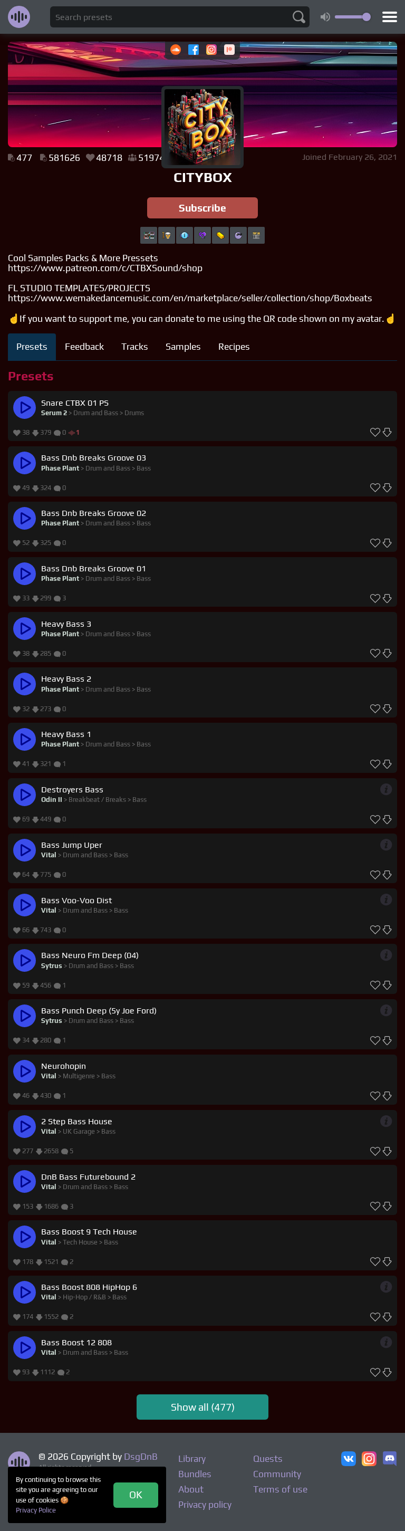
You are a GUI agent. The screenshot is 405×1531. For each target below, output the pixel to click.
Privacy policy (205, 1504)
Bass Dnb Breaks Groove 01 (93, 568)
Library (192, 1458)
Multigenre (79, 1076)
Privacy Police (36, 1510)
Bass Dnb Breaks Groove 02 (93, 513)
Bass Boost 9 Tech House (89, 1232)
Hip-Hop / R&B (84, 1297)
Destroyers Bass (72, 789)
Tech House (80, 1242)
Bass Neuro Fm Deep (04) (90, 955)
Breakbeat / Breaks (97, 799)
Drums (134, 413)
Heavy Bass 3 (66, 624)
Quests (268, 1458)
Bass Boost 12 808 (76, 1342)
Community (277, 1474)
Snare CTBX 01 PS (75, 403)
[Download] (387, 432)
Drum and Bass (95, 413)
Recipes (234, 346)
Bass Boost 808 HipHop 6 (89, 1287)
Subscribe (202, 208)
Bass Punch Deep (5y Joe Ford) (99, 1011)
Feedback (84, 346)
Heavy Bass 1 (66, 734)
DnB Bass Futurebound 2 (88, 1177)
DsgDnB (141, 1456)
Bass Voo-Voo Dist (76, 900)
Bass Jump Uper (71, 845)
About (191, 1489)
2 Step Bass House (76, 1121)
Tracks (134, 346)
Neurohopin (63, 1066)
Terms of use (280, 1489)
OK (135, 1494)
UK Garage (79, 1131)
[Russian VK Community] (348, 1459)
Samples (183, 346)
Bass (144, 468)
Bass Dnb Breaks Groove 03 (93, 458)
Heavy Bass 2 (66, 679)
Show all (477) (203, 1407)
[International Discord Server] (389, 1459)
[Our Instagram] (369, 1459)
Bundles (194, 1474)
